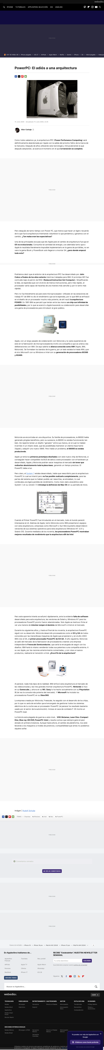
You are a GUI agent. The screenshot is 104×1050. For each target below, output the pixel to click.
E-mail (25, 76)
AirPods (43, 54)
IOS (51, 7)
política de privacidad (80, 965)
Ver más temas (11, 978)
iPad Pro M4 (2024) (79, 945)
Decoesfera (77, 1007)
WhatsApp (40, 968)
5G (82, 54)
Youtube (96, 7)
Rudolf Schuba (29, 811)
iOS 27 (36, 54)
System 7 (30, 473)
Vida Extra (22, 1007)
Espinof (34, 1007)
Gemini (69, 54)
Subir (94, 995)
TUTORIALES (20, 7)
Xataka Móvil (9, 1007)
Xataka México (9, 1030)
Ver (53, 871)
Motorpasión (64, 1004)
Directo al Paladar (51, 1004)
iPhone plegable (26, 54)
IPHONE (10, 7)
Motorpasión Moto (64, 1008)
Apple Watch (53, 54)
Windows (37, 816)
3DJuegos (22, 1004)
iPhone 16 (27, 945)
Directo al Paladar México (51, 1030)
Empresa (27, 816)
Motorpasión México (64, 1030)
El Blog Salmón (92, 1004)
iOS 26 (39, 972)
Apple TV (24, 964)
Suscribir (87, 961)
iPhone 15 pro (65, 945)
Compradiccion (78, 1010)
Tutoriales (24, 958)
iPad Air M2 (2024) (52, 945)
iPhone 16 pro (38, 945)
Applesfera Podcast (8, 960)
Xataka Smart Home (9, 1013)
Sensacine (35, 1004)
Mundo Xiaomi (9, 1017)
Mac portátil (41, 958)
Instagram (92, 7)
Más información (67, 1048)
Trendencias (78, 1004)
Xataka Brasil (9, 1033)
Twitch (85, 7)
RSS (79, 976)
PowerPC (60, 816)
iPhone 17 (24, 972)
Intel (45, 816)
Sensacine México (35, 1030)
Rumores (7, 968)
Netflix (62, 54)
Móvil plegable (90, 54)
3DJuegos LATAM (24, 1030)
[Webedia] (99, 1)
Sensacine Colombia (35, 1035)
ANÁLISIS (58, 7)
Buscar (96, 986)
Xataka (7, 1004)
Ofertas (23, 968)
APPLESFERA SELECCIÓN (38, 7)
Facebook (16, 76)
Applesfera (8, 1010)
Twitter (100, 7)
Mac (51, 816)
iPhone (76, 54)
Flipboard (88, 7)
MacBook (8, 972)
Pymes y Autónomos (91, 1008)
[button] (27, 129)
